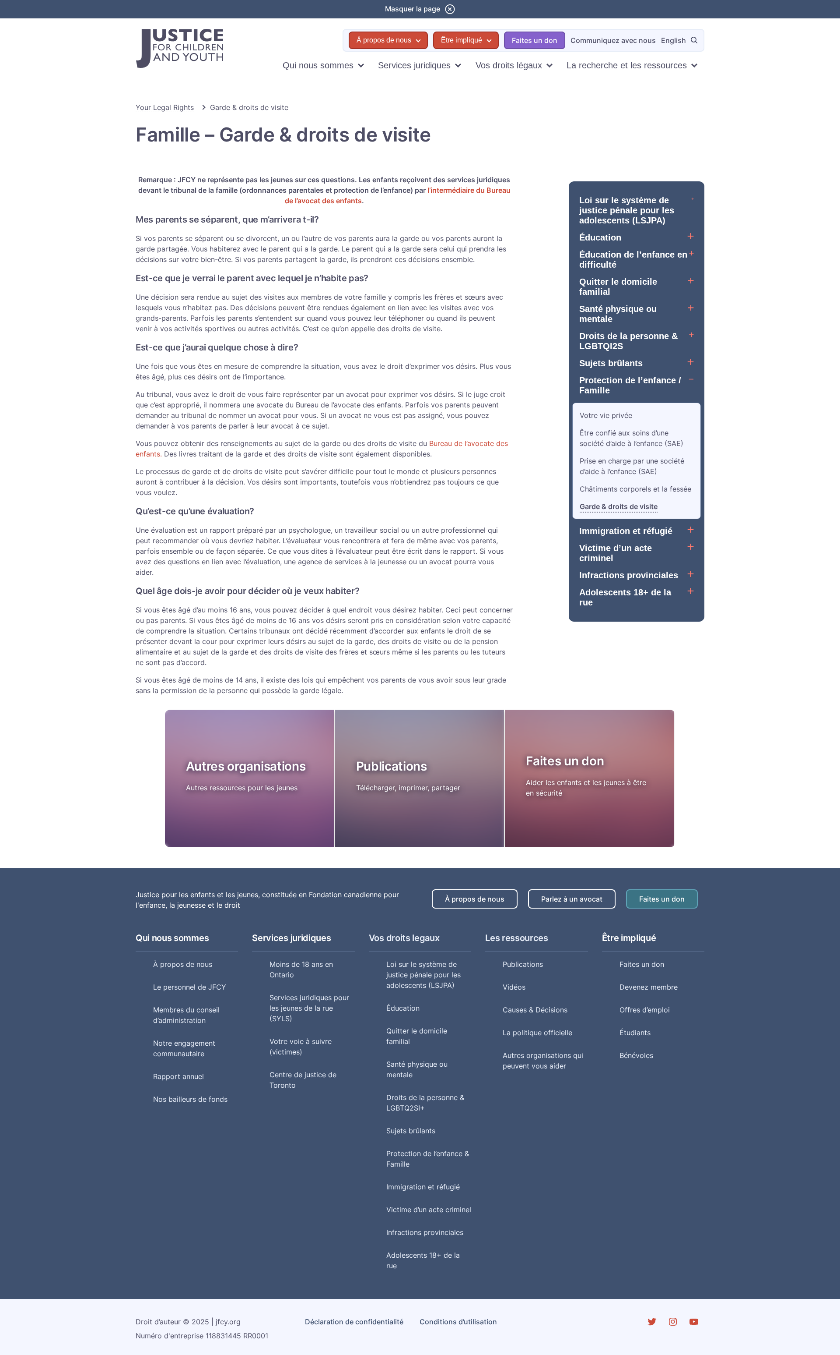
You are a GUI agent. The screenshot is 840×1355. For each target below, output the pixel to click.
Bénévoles (636, 1055)
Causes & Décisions (535, 1009)
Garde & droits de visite (619, 506)
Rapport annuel (178, 1076)
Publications (391, 766)
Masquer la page (412, 8)
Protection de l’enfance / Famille (630, 385)
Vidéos (514, 987)
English (673, 40)
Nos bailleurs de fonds (190, 1099)
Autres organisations (246, 766)
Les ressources (516, 938)
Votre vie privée (606, 415)
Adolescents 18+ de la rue (625, 597)
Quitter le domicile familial (618, 287)
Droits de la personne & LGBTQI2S (628, 341)
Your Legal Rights (165, 107)
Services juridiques (414, 65)
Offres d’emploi (645, 1009)
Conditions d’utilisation (458, 1321)
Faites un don (534, 40)
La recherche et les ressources (627, 65)
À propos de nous (384, 40)
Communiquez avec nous (613, 40)
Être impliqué (461, 40)
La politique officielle (537, 1032)
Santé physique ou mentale (618, 314)
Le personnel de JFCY (189, 987)
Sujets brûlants (611, 363)
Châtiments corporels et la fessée (635, 489)
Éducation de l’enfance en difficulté (633, 259)
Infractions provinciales (628, 575)
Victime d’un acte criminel (615, 553)
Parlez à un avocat (571, 899)
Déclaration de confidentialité (354, 1321)
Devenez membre (649, 987)
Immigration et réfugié (625, 531)
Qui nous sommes (318, 65)
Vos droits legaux (404, 938)
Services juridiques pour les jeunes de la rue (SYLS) (309, 1008)
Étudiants (635, 1032)
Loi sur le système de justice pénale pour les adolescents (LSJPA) (626, 210)
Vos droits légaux (509, 65)
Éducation (600, 237)
